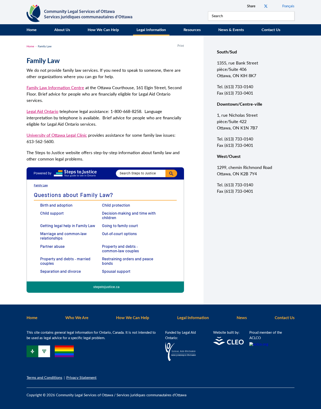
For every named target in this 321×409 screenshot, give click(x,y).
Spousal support (116, 272)
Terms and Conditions (44, 378)
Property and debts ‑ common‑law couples (120, 249)
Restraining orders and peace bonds (127, 261)
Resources (192, 30)
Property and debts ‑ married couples (65, 261)
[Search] (289, 16)
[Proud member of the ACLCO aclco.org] (258, 344)
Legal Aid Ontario (42, 112)
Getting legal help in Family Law (67, 226)
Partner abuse (52, 247)
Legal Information (151, 30)
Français (288, 6)
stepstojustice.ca (106, 287)
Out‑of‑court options (119, 234)
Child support (52, 214)
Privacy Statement (81, 378)
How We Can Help (103, 30)
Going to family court (120, 226)
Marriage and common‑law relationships (63, 236)
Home (32, 30)
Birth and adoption (56, 206)
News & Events (231, 30)
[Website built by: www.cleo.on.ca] (228, 344)
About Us (62, 30)
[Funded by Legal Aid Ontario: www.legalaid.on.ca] (180, 360)
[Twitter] (293, 392)
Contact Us (271, 30)
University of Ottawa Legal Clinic (57, 135)
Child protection (116, 206)
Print (180, 46)
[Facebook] (283, 392)
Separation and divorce (60, 272)
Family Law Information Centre (55, 88)
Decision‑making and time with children (129, 216)
